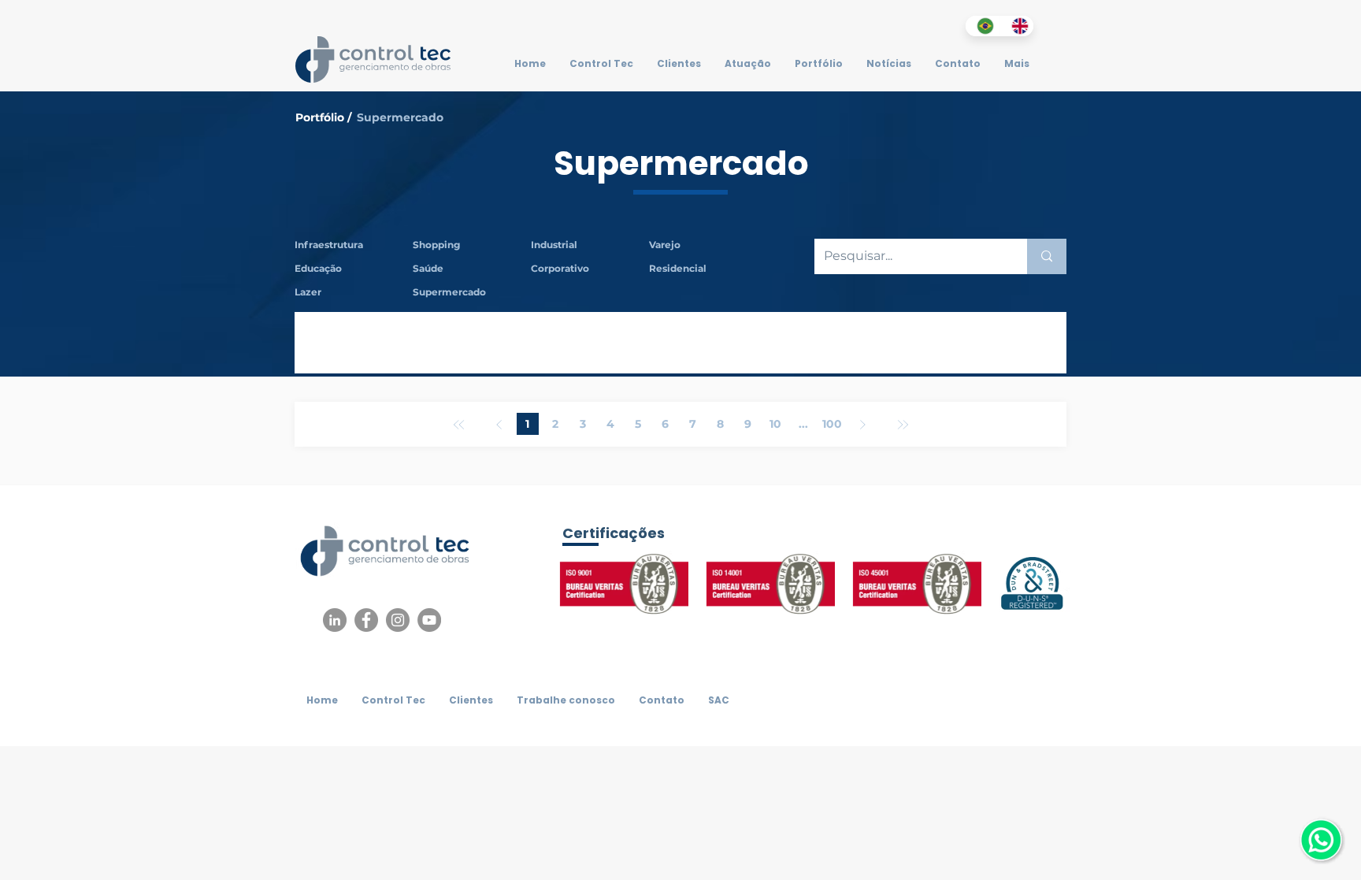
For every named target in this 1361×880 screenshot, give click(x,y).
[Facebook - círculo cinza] (366, 620)
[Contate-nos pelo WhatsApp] (1320, 839)
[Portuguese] (982, 26)
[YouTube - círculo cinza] (429, 620)
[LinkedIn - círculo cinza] (335, 620)
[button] (472, 245)
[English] (1016, 26)
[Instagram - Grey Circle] (398, 620)
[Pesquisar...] (1046, 256)
